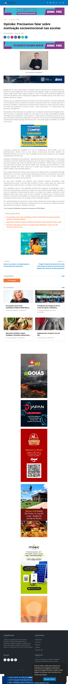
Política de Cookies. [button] (41, 674)
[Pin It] (12, 37)
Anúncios (38, 642)
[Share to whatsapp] (22, 37)
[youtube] (53, 3)
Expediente (38, 639)
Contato (37, 647)
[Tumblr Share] (19, 37)
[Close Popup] (2, 675)
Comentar (13, 280)
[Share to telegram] (26, 37)
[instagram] (50, 3)
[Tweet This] (8, 37)
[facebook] (47, 3)
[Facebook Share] (5, 37)
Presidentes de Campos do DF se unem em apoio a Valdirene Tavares (48, 308)
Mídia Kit (37, 645)
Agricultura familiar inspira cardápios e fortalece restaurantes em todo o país (34, 222)
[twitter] (15, 659)
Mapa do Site (39, 650)
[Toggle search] (60, 2)
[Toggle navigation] (63, 2)
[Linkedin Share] (15, 37)
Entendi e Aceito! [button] (49, 679)
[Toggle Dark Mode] (56, 2)
